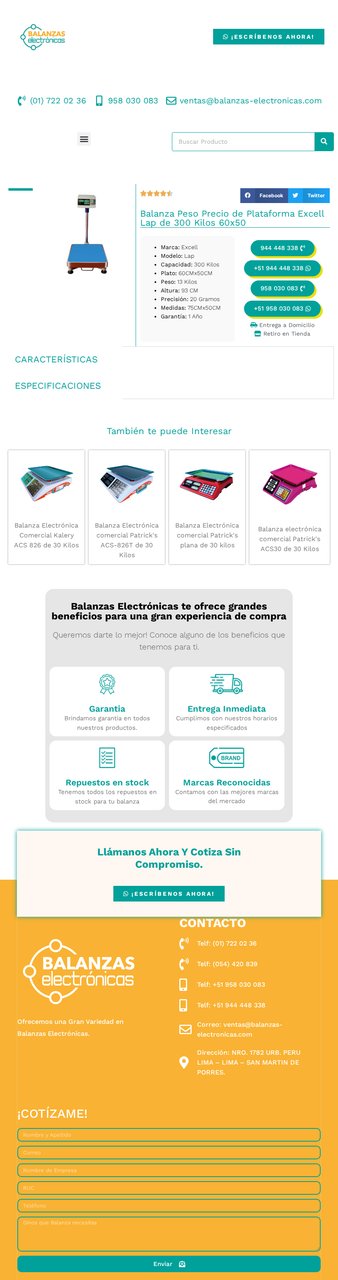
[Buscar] (324, 142)
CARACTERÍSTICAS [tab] (56, 359)
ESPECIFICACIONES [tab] (58, 386)
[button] (84, 139)
